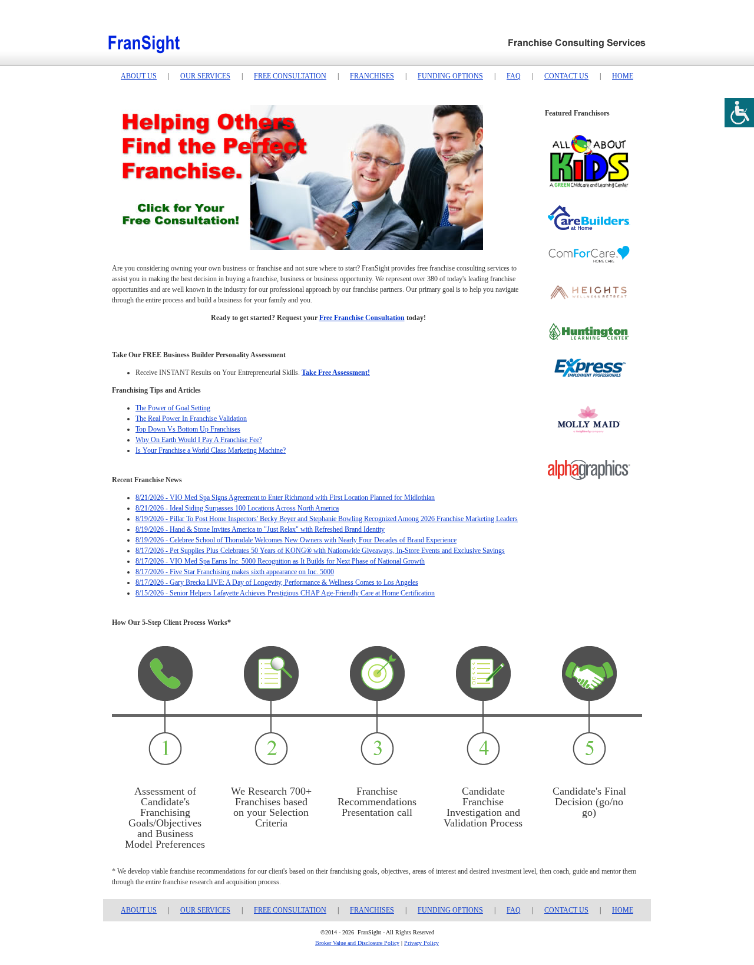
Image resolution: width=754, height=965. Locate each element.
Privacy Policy (421, 943)
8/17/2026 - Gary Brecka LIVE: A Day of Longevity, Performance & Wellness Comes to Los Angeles (276, 582)
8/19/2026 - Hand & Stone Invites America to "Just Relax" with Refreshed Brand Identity (260, 529)
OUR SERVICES (205, 76)
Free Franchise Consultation (362, 318)
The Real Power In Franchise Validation (191, 418)
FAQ (514, 76)
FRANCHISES (372, 76)
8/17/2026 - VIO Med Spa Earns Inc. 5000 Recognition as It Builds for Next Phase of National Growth (280, 561)
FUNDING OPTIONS (450, 76)
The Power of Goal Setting (172, 408)
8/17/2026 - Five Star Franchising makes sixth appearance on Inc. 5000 (234, 572)
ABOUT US (139, 76)
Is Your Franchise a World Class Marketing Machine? (210, 450)
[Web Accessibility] (739, 112)
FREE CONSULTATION (290, 76)
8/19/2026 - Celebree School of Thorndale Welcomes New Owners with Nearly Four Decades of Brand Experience (296, 540)
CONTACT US (566, 76)
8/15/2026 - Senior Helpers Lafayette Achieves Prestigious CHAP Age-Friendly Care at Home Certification (285, 593)
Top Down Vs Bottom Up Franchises (187, 429)
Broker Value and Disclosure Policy (357, 943)
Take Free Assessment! (336, 372)
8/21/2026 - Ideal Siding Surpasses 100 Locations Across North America (237, 508)
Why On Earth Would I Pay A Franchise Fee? (198, 440)
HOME (622, 76)
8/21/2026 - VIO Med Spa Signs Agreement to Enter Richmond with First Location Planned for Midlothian (285, 497)
